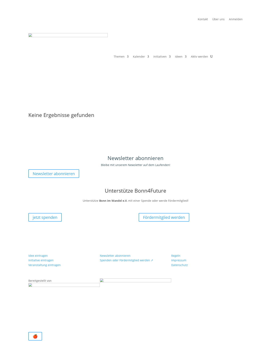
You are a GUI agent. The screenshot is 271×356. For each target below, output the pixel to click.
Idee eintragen (38, 256)
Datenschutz (179, 265)
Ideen (179, 56)
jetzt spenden (45, 217)
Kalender (139, 56)
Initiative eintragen (41, 260)
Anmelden (236, 19)
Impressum (178, 260)
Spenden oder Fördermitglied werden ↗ (126, 260)
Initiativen (160, 56)
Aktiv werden (199, 56)
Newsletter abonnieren (54, 173)
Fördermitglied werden (164, 217)
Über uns (218, 19)
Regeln (175, 256)
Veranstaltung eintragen (44, 265)
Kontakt (203, 19)
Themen (119, 56)
